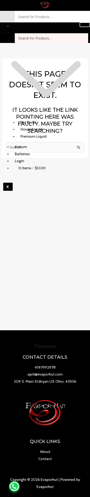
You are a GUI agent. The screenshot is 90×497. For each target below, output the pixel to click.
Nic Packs (28, 122)
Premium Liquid (34, 136)
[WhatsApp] (14, 486)
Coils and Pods (27, 33)
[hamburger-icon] (85, 24)
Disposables (25, 26)
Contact (45, 458)
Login (19, 160)
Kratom (21, 146)
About (45, 451)
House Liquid (31, 129)
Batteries (22, 154)
